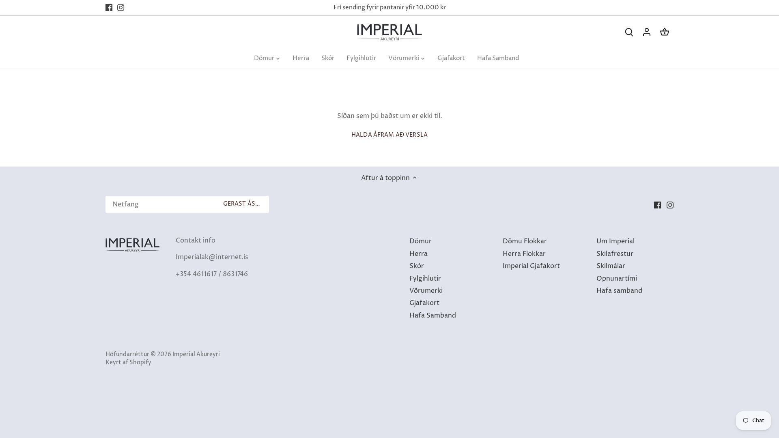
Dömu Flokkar (525, 241)
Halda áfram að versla (389, 135)
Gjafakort (424, 302)
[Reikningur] (647, 32)
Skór (416, 266)
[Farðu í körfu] (664, 32)
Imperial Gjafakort (531, 266)
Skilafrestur (614, 253)
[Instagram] (120, 7)
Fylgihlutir (425, 278)
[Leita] (629, 32)
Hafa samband (619, 290)
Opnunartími (616, 278)
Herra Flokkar (524, 253)
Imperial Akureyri (196, 354)
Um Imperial (615, 241)
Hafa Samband (432, 315)
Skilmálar (610, 266)
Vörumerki (426, 290)
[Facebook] (108, 7)
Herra (418, 253)
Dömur (420, 241)
